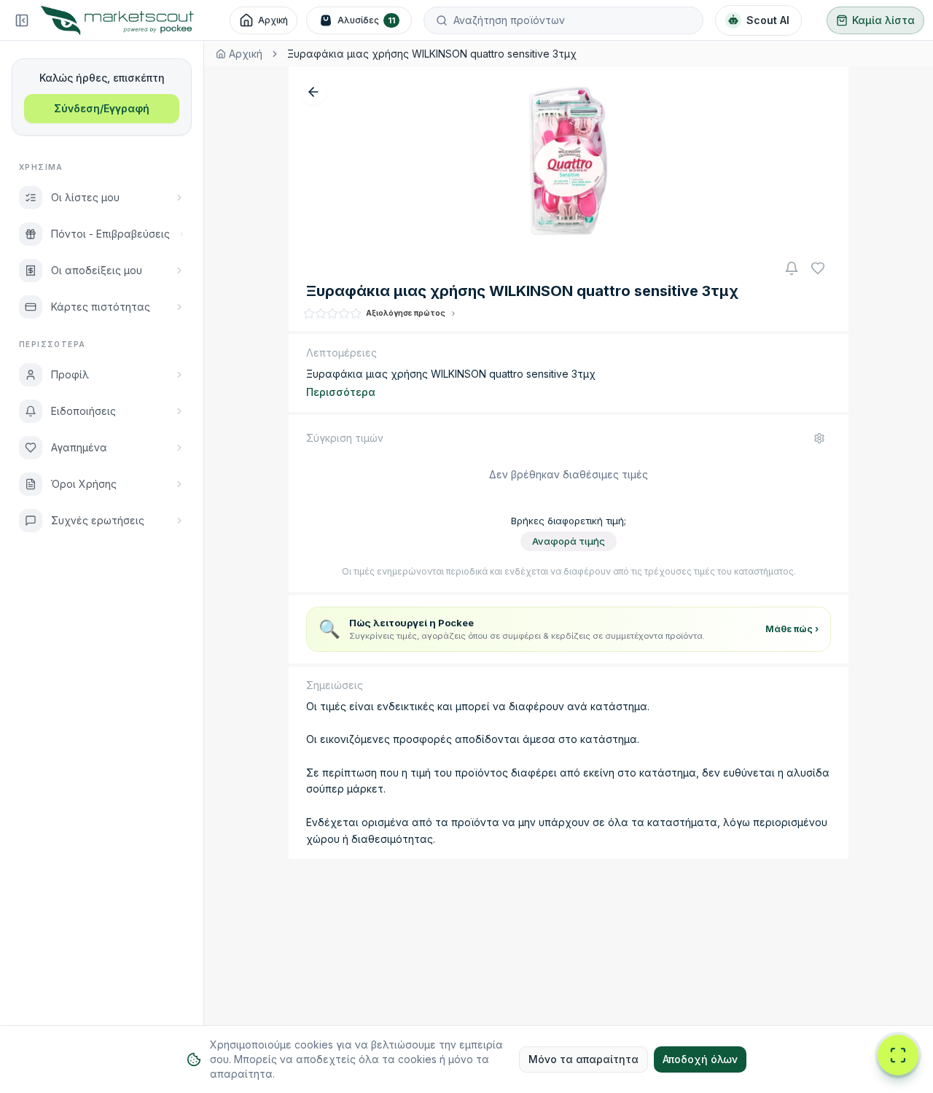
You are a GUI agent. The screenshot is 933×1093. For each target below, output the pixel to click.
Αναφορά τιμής (568, 541)
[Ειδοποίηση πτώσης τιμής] (791, 268)
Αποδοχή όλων (700, 1059)
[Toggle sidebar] (22, 20)
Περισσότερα (340, 392)
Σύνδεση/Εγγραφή (101, 108)
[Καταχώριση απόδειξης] (898, 1055)
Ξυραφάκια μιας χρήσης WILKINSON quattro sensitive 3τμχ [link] (432, 53)
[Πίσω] (313, 92)
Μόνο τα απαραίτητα (583, 1059)
